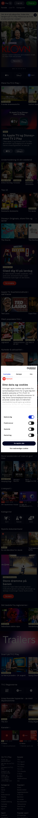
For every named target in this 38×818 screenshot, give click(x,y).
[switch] (31, 423)
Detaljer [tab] (19, 374)
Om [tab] (31, 374)
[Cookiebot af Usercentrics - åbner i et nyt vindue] (27, 368)
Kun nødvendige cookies (19, 448)
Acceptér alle (19, 443)
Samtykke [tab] (6, 374)
